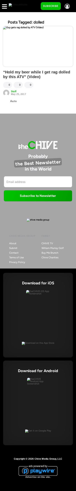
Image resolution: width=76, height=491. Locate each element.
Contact (14, 252)
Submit (13, 248)
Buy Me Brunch (50, 252)
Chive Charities (50, 257)
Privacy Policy (17, 262)
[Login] (67, 6)
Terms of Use (16, 257)
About (12, 243)
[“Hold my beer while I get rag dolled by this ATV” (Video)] (38, 46)
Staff (13, 91)
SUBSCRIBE (50, 6)
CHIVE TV (47, 243)
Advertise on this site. (38, 477)
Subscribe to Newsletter (38, 196)
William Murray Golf (53, 248)
